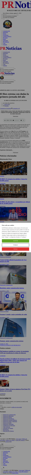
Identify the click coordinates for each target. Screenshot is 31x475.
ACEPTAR (15, 240)
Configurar (15, 244)
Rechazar (15, 249)
